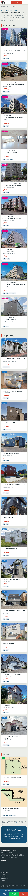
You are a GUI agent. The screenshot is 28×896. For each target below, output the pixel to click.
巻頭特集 (3, 874)
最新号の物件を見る (17, 2)
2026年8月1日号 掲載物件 (6, 869)
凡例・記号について (16, 822)
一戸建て (3, 865)
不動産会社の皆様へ (5, 878)
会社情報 (3, 880)
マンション (3, 863)
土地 (2, 867)
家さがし (3, 6)
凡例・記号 (3, 876)
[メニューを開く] (25, 2)
